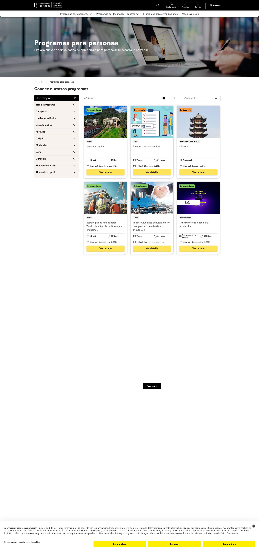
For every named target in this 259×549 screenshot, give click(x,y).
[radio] (164, 98)
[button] (57, 105)
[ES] (216, 5)
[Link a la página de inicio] (41, 82)
